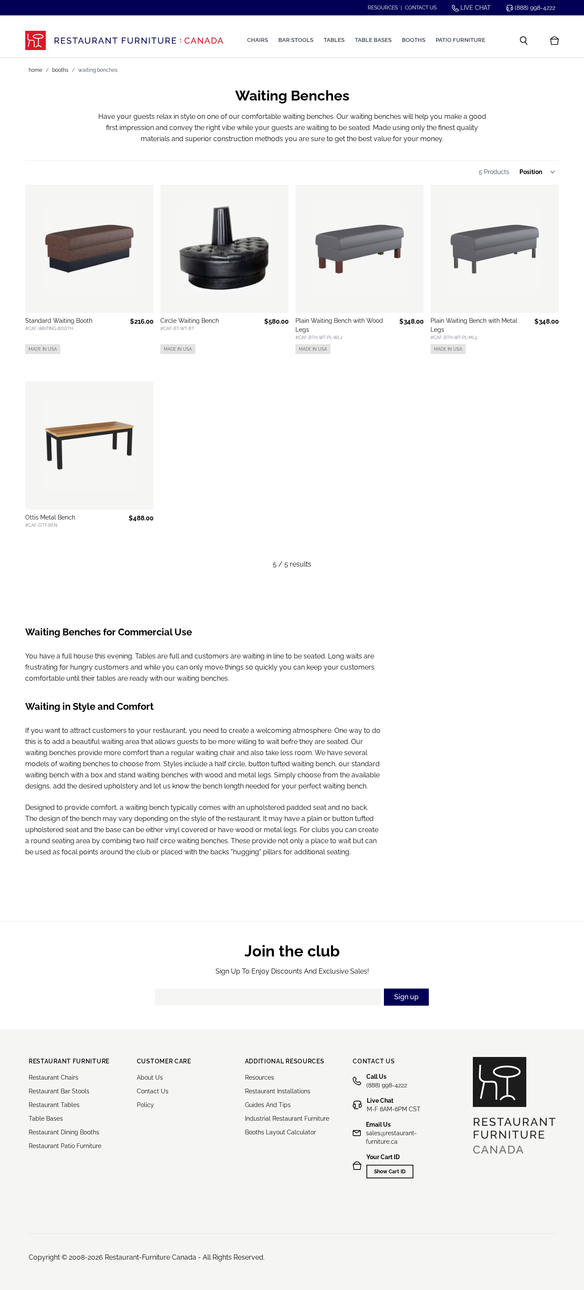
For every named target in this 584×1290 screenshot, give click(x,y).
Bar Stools (295, 40)
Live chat (475, 7)
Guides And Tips (268, 1104)
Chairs (257, 40)
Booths (413, 40)
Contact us (421, 8)
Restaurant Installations (277, 1091)
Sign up (406, 997)
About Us (150, 1077)
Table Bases (373, 40)
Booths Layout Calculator (280, 1132)
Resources (383, 8)
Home (35, 70)
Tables (334, 40)
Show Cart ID (390, 1172)
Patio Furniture (460, 40)
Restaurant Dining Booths (64, 1132)
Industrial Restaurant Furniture (287, 1118)
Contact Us (152, 1091)
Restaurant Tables (54, 1104)
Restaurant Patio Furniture (65, 1145)
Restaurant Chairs (53, 1077)
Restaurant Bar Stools (59, 1091)
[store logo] (124, 40)
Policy (145, 1104)
